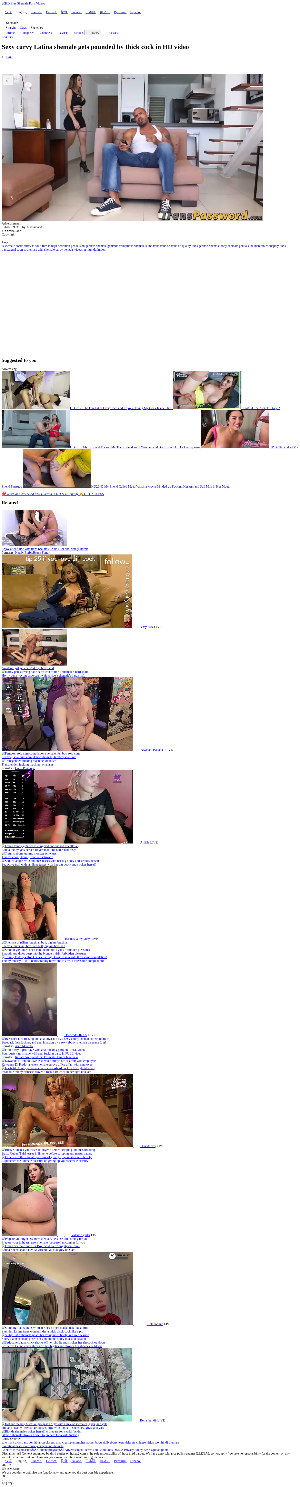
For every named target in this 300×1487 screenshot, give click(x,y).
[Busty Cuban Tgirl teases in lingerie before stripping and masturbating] (48, 1149)
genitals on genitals (83, 246)
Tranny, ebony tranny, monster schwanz (27, 857)
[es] (67, 1235)
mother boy (93, 1442)
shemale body (218, 246)
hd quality (184, 246)
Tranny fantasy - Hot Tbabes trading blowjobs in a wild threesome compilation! (53, 960)
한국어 (105, 12)
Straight (11, 27)
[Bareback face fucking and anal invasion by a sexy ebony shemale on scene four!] (55, 1038)
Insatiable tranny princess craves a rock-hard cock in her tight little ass (46, 1072)
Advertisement (74, 1449)
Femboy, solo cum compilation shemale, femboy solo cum (39, 757)
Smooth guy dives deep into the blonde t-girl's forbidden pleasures (44, 953)
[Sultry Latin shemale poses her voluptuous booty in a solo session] (45, 1335)
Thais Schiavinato (66, 1057)
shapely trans (277, 246)
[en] (136, 627)
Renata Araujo (24, 1057)
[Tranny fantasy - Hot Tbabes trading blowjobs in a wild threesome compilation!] (54, 957)
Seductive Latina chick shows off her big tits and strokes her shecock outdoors (52, 1346)
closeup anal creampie (60, 1442)
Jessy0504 (146, 627)
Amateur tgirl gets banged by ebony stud (28, 668)
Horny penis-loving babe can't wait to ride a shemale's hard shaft (43, 675)
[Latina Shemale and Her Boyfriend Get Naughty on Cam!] (41, 1246)
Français (36, 12)
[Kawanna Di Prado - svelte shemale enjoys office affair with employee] (49, 1060)
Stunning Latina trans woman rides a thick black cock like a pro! (43, 1331)
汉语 (8, 12)
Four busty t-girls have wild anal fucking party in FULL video (41, 1053)
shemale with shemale (41, 249)
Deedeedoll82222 (75, 1035)
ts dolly (105, 1442)
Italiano (76, 12)
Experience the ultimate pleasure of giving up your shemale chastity (45, 1160)
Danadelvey (148, 1146)
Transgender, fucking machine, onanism (27, 764)
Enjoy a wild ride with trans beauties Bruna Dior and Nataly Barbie (45, 549)
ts (3, 246)
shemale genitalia (107, 246)
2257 (146, 1449)
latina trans (152, 246)
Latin (9, 57)
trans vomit (29, 1442)
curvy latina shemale (50, 1446)
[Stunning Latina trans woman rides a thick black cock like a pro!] (45, 1327)
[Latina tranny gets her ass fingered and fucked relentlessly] (40, 846)
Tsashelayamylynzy (77, 938)
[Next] (3, 491)
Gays (23, 27)
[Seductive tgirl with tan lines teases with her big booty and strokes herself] (50, 860)
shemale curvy (28, 1446)
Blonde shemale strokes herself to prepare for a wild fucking (40, 1435)
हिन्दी (64, 12)
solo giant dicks (12, 1442)
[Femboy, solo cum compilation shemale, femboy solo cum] (41, 753)
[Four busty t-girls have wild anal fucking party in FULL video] (43, 1049)
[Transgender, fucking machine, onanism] (29, 760)
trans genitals (200, 246)
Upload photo (160, 1449)
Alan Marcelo (24, 1046)
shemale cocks (13, 246)
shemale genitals (238, 246)
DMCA (118, 1449)
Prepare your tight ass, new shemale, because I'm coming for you (43, 1242)
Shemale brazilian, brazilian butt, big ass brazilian (33, 946)
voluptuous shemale (131, 246)
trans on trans (168, 246)
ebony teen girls (120, 1442)
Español (135, 12)
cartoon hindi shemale (165, 1442)
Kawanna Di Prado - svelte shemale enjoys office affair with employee (47, 1064)
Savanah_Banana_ (152, 749)
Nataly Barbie (24, 552)
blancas (41, 1442)
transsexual (9, 249)
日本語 (90, 12)
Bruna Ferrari (41, 552)
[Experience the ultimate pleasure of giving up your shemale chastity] (47, 1157)
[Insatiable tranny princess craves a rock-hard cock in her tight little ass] (48, 1068)
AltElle (144, 842)
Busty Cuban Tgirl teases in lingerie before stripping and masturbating (47, 1153)
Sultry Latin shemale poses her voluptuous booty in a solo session (44, 1338)
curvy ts (29, 246)
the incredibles (259, 246)
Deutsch (51, 12)
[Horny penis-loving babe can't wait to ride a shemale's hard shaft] (45, 671)
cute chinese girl (140, 1442)
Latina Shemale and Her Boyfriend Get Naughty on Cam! (39, 1249)
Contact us (8, 1449)
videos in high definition (90, 249)
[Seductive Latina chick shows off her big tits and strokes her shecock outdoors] (54, 1342)
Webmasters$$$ (26, 1449)
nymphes (80, 1442)
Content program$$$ (50, 1449)
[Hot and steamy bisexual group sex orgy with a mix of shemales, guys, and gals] (54, 1424)
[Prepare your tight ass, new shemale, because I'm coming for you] (45, 1238)
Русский (120, 12)
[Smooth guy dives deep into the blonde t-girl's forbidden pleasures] (46, 949)
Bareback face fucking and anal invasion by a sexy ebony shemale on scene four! (54, 1042)
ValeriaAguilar (80, 1235)
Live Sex (112, 32)
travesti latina (10, 1446)
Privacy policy (133, 1449)
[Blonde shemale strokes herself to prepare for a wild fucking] (42, 1431)
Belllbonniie (155, 1324)
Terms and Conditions (98, 1449)
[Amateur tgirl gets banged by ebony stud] (34, 664)
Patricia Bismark (44, 1057)
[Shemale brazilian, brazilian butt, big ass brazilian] (35, 942)
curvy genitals (64, 249)
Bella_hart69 (148, 1420)
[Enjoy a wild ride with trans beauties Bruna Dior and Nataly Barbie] (34, 545)
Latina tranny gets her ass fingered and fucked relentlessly (39, 849)
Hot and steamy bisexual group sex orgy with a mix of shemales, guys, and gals (53, 1427)
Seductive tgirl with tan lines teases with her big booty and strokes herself (49, 864)
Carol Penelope (25, 768)
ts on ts (21, 249)
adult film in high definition (52, 246)
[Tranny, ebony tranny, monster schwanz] (29, 853)
